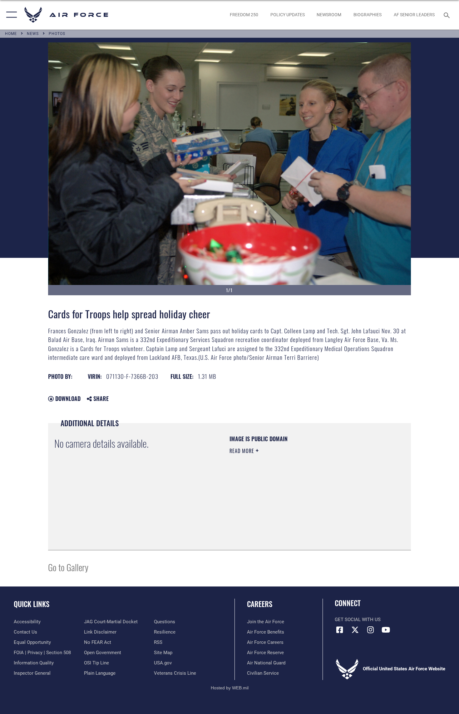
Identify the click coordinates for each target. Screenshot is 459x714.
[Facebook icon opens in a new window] (339, 629)
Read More (243, 451)
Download (67, 398)
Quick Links (31, 604)
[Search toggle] (447, 15)
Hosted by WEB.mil (230, 687)
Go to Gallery (68, 567)
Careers (259, 604)
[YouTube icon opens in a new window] (385, 629)
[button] (10, 15)
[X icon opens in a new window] (355, 629)
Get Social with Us (358, 619)
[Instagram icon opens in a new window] (370, 629)
